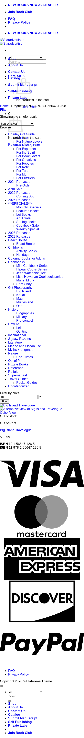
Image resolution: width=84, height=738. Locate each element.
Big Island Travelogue (16, 430)
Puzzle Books (18, 364)
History (13, 309)
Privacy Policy (19, 22)
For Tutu (22, 170)
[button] (4, 109)
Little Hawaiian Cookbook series (39, 276)
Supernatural (17, 375)
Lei (18, 328)
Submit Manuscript (22, 718)
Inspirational (17, 335)
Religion (14, 371)
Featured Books (27, 211)
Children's (15, 247)
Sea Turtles (24, 357)
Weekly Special (27, 229)
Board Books (25, 244)
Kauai (20, 295)
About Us (15, 65)
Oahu (20, 306)
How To (13, 324)
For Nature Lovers (29, 141)
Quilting (22, 331)
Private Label (18, 97)
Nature (13, 353)
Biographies (25, 313)
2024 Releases (19, 181)
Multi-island (24, 302)
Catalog (14, 78)
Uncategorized (18, 386)
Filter (5, 401)
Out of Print (16, 360)
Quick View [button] (8, 412)
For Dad (22, 138)
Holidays (22, 254)
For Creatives (26, 160)
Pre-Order (23, 185)
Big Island (23, 291)
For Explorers (26, 149)
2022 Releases (19, 236)
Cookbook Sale (27, 225)
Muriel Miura (25, 280)
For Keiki (22, 167)
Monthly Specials (28, 207)
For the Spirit (25, 152)
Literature (15, 342)
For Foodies (25, 163)
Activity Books (26, 251)
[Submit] (9, 701)
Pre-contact (24, 320)
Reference (15, 368)
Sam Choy (24, 284)
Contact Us (16, 71)
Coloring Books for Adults (26, 258)
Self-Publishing (20, 722)
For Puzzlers (25, 178)
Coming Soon (26, 196)
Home (4, 106)
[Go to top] (1, 686)
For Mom (22, 174)
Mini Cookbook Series (32, 265)
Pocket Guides (27, 382)
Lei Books (23, 214)
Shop (12, 58)
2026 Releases (19, 192)
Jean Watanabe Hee (31, 273)
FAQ (11, 18)
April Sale (15, 189)
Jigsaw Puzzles (19, 338)
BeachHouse (17, 240)
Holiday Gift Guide (21, 134)
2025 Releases (19, 200)
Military (21, 317)
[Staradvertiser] (11, 41)
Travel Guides (18, 379)
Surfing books (26, 222)
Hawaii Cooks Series (31, 269)
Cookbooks (16, 262)
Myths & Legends (20, 349)
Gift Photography (20, 287)
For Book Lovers (28, 156)
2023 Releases (19, 233)
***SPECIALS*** (20, 203)
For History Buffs (28, 145)
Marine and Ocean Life (24, 346)
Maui (19, 298)
